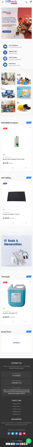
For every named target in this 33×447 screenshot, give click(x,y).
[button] (15, 36)
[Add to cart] (25, 167)
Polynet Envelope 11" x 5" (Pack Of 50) (15, 159)
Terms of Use (17, 409)
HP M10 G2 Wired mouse (11, 313)
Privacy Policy (17, 404)
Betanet (20, 441)
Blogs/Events (16, 414)
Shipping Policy (16, 411)
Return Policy (16, 406)
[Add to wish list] (30, 127)
